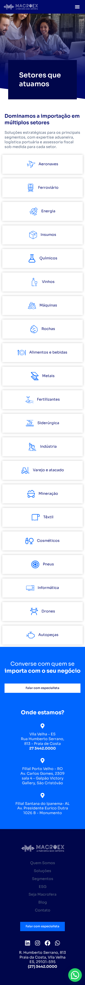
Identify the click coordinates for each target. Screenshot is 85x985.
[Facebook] (47, 943)
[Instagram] (37, 943)
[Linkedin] (27, 943)
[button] (77, 7)
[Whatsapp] (57, 943)
